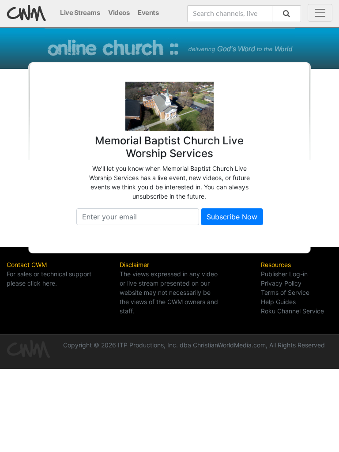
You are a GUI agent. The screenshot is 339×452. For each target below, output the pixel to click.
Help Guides (278, 301)
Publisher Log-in (284, 274)
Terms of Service (285, 292)
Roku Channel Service (292, 311)
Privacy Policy (281, 283)
